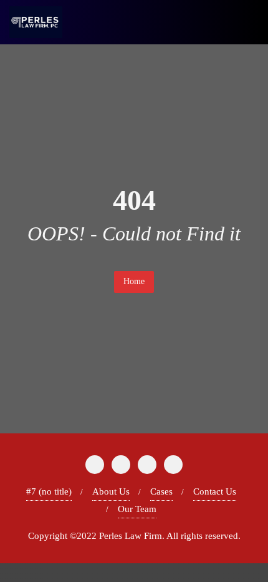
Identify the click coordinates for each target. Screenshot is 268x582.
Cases (161, 491)
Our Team (137, 509)
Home (134, 281)
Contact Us (214, 491)
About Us (111, 491)
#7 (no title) (49, 491)
